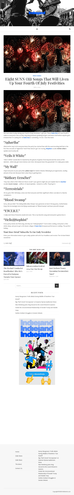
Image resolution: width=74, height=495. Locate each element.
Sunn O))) (54, 133)
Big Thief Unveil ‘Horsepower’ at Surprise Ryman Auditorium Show (35, 302)
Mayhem (49, 148)
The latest (18, 464)
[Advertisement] (37, 414)
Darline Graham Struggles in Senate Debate (28, 313)
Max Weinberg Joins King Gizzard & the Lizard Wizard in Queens (35, 305)
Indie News (37, 76)
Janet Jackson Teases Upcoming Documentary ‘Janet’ (59, 271)
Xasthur (63, 182)
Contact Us (18, 468)
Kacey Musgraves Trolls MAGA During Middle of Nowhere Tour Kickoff (48, 453)
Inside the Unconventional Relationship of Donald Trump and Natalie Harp (47, 473)
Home (17, 452)
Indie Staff (8, 243)
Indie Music (18, 460)
